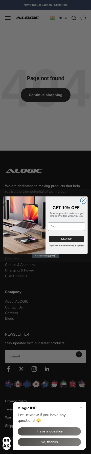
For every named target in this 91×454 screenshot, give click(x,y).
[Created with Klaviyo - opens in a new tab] (45, 256)
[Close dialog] (83, 201)
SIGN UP (66, 238)
